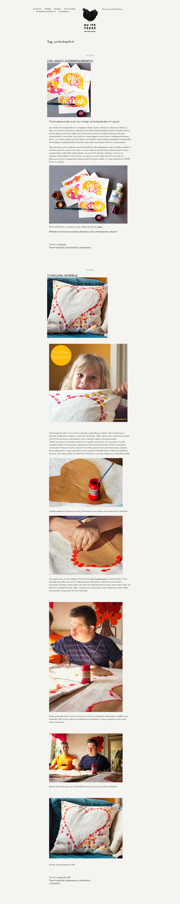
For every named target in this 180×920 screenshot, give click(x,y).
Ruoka (57, 9)
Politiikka (70, 9)
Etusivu (37, 9)
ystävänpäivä (85, 247)
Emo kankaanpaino (99, 579)
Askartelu (62, 245)
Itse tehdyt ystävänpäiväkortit (70, 61)
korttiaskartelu (71, 247)
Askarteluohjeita (46, 11)
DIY (69, 877)
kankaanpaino (71, 880)
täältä (99, 227)
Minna (48, 9)
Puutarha (64, 11)
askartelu (60, 247)
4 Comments (54, 883)
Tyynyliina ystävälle (62, 275)
